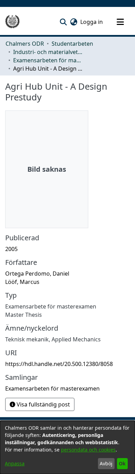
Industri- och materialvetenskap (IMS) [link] (47, 52)
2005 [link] (11, 249)
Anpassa (15, 463)
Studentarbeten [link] (72, 43)
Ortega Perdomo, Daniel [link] (37, 273)
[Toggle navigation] (120, 21)
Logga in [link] (92, 22)
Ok (122, 463)
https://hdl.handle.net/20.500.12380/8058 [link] (59, 364)
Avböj (106, 463)
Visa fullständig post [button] (42, 404)
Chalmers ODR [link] (25, 43)
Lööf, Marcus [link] (22, 282)
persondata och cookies (88, 449)
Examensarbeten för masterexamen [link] (47, 60)
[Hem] (12, 22)
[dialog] (67, 447)
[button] (63, 22)
